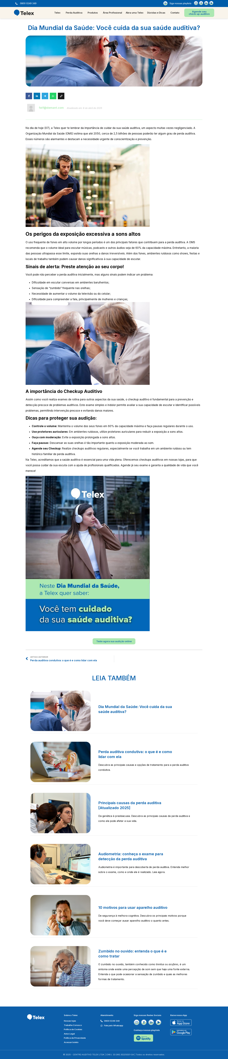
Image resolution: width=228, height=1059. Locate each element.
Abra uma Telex (134, 12)
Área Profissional (112, 12)
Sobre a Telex (71, 1015)
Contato (174, 12)
